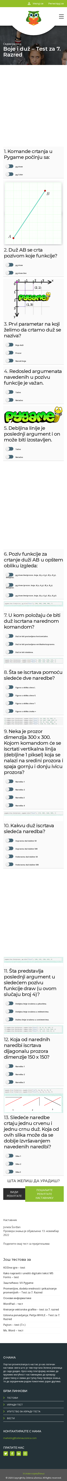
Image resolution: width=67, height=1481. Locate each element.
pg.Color (19, 174)
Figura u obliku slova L (25, 687)
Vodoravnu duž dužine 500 (27, 865)
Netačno (19, 400)
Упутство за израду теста (23, 1411)
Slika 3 (18, 1172)
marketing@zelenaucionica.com (20, 1438)
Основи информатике (17, 1298)
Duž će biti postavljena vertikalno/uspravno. (35, 644)
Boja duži (19, 345)
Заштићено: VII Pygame (18, 1283)
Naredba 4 (20, 805)
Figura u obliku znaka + (25, 711)
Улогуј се (38, 3)
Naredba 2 (20, 790)
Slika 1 (18, 1156)
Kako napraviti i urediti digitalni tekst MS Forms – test (28, 1275)
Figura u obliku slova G (25, 695)
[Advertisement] (33, 100)
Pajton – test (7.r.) (14, 1325)
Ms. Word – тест (13, 1330)
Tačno (18, 392)
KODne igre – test (14, 1267)
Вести (11, 1418)
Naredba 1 (20, 782)
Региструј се (56, 3)
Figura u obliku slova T (25, 703)
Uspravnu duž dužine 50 (25, 841)
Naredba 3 (20, 798)
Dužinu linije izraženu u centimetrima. (32, 1020)
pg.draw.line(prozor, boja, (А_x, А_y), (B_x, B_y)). (36, 595)
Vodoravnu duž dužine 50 (26, 857)
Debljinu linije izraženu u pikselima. (31, 1004)
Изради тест (15, 1404)
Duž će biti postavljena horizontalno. (31, 636)
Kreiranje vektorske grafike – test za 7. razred (31, 1309)
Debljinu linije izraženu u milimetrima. (32, 1012)
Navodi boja (20, 361)
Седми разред (12, 44)
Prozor (18, 353)
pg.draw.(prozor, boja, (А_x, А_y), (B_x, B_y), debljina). (29, 586)
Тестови (12, 1397)
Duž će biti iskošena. (24, 652)
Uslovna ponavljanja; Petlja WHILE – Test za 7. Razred (31, 1317)
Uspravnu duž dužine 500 (26, 849)
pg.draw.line (21, 273)
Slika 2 (18, 1164)
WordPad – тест (13, 1304)
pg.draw (19, 167)
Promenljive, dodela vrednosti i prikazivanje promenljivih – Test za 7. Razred (30, 1290)
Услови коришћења (33, 1473)
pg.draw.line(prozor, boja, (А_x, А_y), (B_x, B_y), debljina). (31, 576)
